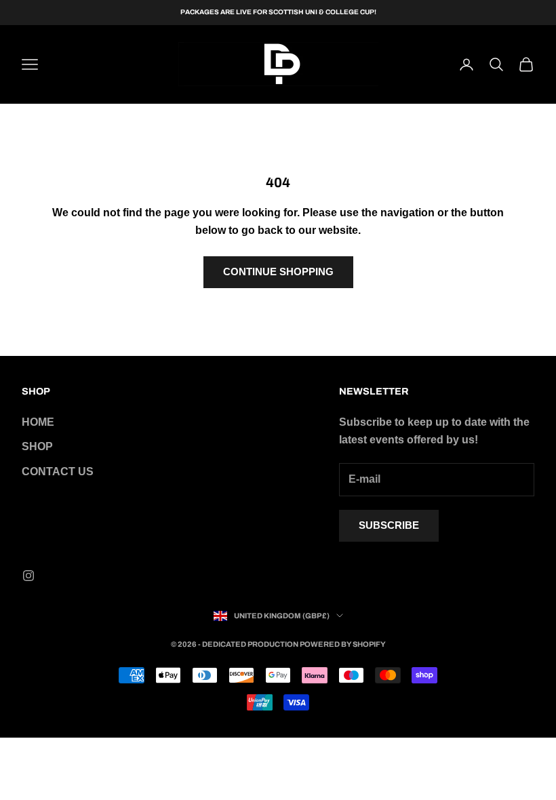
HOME (38, 422)
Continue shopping (278, 271)
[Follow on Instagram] (28, 575)
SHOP (37, 446)
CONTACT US (58, 471)
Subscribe (389, 525)
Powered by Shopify (343, 644)
